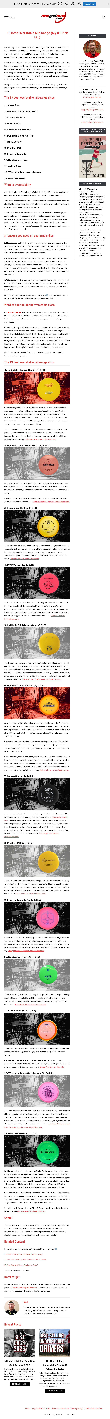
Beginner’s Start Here (41, 1409)
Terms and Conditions (93, 1409)
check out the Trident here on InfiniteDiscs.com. (41, 679)
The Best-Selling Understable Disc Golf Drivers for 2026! (55, 1365)
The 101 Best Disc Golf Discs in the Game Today (23, 1254)
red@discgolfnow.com (92, 97)
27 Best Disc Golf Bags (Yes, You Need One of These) (25, 1260)
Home (27, 1409)
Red (26, 1302)
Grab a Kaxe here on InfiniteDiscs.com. (30, 1005)
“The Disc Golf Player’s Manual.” (23, 1288)
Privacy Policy (76, 1409)
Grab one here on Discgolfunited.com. (40, 439)
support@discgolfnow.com (92, 110)
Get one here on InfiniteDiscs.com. (31, 1211)
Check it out (89, 4)
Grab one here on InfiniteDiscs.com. (24, 559)
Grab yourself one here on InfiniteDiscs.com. (51, 502)
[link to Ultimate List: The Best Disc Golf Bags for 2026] (19, 1343)
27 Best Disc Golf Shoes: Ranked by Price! (21, 1265)
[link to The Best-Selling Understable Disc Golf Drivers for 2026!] (54, 1343)
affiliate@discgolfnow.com (92, 122)
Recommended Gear (60, 1409)
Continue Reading (20, 1384)
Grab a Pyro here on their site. (52, 1067)
